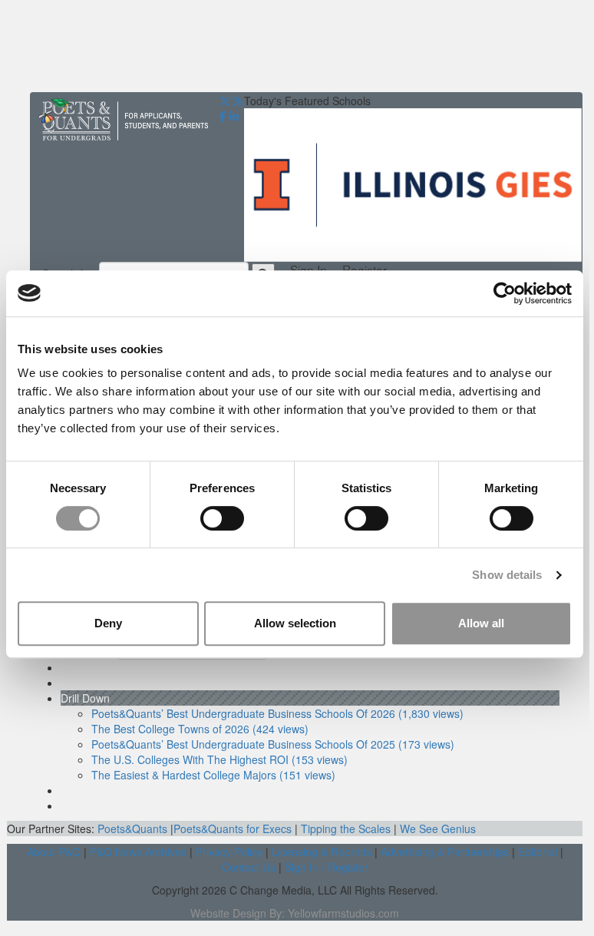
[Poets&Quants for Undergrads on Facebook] (222, 116)
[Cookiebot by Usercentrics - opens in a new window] (504, 293)
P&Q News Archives (138, 851)
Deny (108, 623)
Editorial (537, 851)
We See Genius (438, 828)
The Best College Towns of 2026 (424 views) (200, 728)
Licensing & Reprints (321, 851)
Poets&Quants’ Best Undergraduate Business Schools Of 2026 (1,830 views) (277, 713)
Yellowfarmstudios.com (343, 913)
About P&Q (54, 851)
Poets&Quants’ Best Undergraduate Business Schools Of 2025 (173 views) (272, 744)
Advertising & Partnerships (445, 851)
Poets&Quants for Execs (232, 828)
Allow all (481, 623)
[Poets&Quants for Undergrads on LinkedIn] (234, 116)
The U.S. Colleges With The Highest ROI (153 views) (219, 759)
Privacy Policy (229, 851)
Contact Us (249, 867)
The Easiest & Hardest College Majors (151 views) (213, 774)
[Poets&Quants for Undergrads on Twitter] (224, 100)
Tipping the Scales (346, 828)
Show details (507, 574)
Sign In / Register (326, 867)
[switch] (222, 518)
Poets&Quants (132, 828)
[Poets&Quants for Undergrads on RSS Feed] (238, 100)
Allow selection (295, 623)
